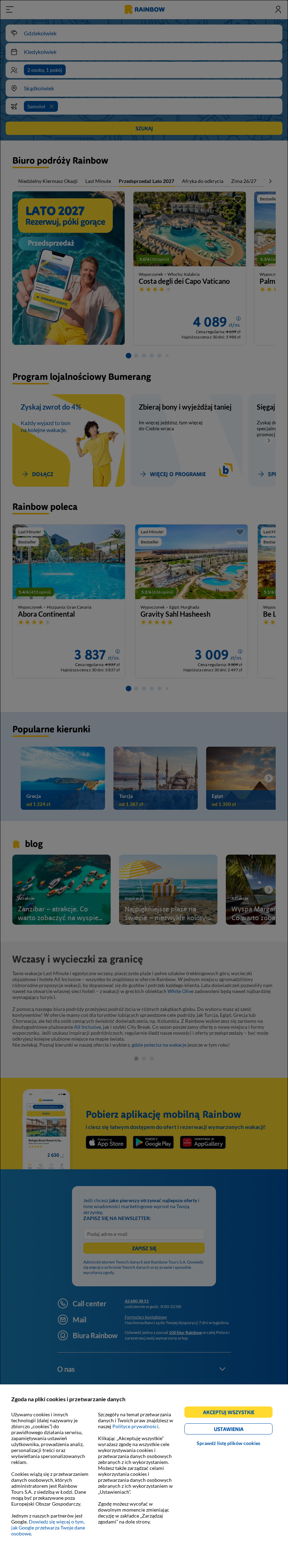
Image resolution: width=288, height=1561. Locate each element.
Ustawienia (241, 1430)
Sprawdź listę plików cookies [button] (228, 1443)
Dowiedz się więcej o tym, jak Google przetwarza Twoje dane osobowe (48, 1527)
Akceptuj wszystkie (231, 1413)
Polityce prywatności (135, 1426)
